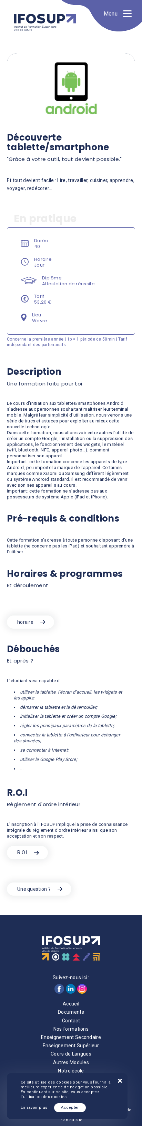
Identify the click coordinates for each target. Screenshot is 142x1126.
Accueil (71, 1003)
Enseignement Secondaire (71, 1037)
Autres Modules (71, 1062)
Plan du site (71, 1120)
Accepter (70, 1107)
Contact (71, 1020)
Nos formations (71, 1029)
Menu (111, 13)
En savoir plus (34, 1107)
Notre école (71, 1070)
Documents (71, 1012)
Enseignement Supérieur (71, 1045)
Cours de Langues (71, 1054)
